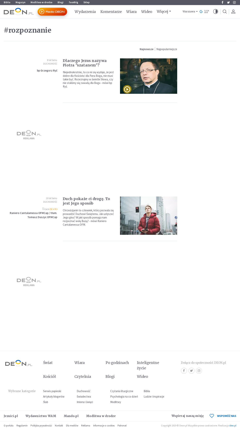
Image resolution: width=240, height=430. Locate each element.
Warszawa (189, 11)
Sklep (86, 2)
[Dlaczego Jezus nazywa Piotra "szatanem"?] (148, 77)
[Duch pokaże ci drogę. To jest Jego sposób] (148, 216)
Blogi (61, 2)
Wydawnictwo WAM (41, 416)
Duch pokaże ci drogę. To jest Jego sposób (86, 201)
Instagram (234, 2)
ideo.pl (232, 425)
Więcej (162, 11)
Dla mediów (72, 425)
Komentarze (111, 11)
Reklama (85, 425)
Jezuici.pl (11, 416)
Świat (47, 362)
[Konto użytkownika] (233, 12)
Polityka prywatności (41, 425)
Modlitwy (115, 402)
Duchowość (50, 63)
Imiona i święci (85, 402)
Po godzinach (117, 362)
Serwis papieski (52, 391)
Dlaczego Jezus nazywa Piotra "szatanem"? (85, 62)
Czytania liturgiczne (121, 391)
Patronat (122, 425)
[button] (215, 12)
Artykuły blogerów (53, 396)
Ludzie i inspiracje (154, 396)
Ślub (45, 402)
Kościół (49, 376)
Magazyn (20, 2)
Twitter (228, 2)
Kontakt (59, 425)
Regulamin (22, 425)
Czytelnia (82, 376)
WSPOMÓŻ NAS (226, 416)
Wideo (146, 11)
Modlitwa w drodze (41, 2)
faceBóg (73, 2)
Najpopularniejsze (166, 49)
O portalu (9, 425)
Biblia (7, 2)
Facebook (222, 2)
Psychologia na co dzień (124, 396)
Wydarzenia (85, 11)
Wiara (131, 11)
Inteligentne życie (148, 365)
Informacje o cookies (104, 425)
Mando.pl (71, 416)
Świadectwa (84, 396)
